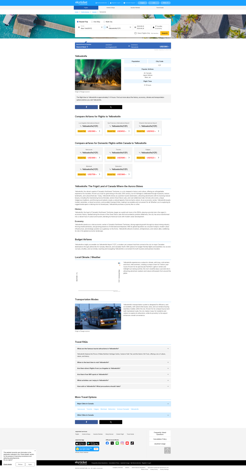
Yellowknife (135, 409)
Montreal (104, 409)
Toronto (89, 409)
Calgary (96, 409)
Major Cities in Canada (85, 403)
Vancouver (81, 409)
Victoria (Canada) (123, 409)
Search (165, 33)
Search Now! (81, 47)
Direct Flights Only (147, 33)
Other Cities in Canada (85, 415)
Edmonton (111, 409)
